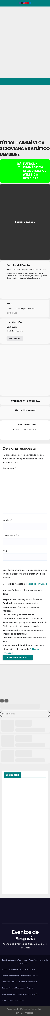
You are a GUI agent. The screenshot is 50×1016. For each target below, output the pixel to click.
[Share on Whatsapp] (30, 416)
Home (4, 969)
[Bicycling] (35, 434)
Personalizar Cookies (29, 976)
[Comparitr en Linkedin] (19, 416)
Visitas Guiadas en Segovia (13, 1000)
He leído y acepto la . (26, 584)
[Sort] (6, 700)
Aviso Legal (13, 969)
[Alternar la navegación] (46, 82)
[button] (37, 81)
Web (5, 551)
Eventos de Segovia (6, 24)
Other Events (14, 338)
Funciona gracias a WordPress (15, 960)
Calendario (18, 401)
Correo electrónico (13, 535)
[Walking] (30, 434)
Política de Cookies (9, 982)
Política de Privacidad (36, 584)
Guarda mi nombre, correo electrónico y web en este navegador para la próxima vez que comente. (25, 574)
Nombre (7, 520)
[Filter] (2, 700)
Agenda (10, 881)
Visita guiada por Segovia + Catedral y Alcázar (21, 994)
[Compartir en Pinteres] (24, 416)
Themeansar (25, 963)
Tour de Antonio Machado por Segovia (17, 988)
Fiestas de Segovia (10, 822)
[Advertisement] (25, 111)
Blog (21, 969)
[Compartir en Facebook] (9, 416)
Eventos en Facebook (10, 976)
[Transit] (25, 434)
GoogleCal (33, 401)
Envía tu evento (31, 969)
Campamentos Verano (12, 793)
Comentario (9, 468)
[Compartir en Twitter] (14, 416)
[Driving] (20, 434)
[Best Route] (15, 434)
